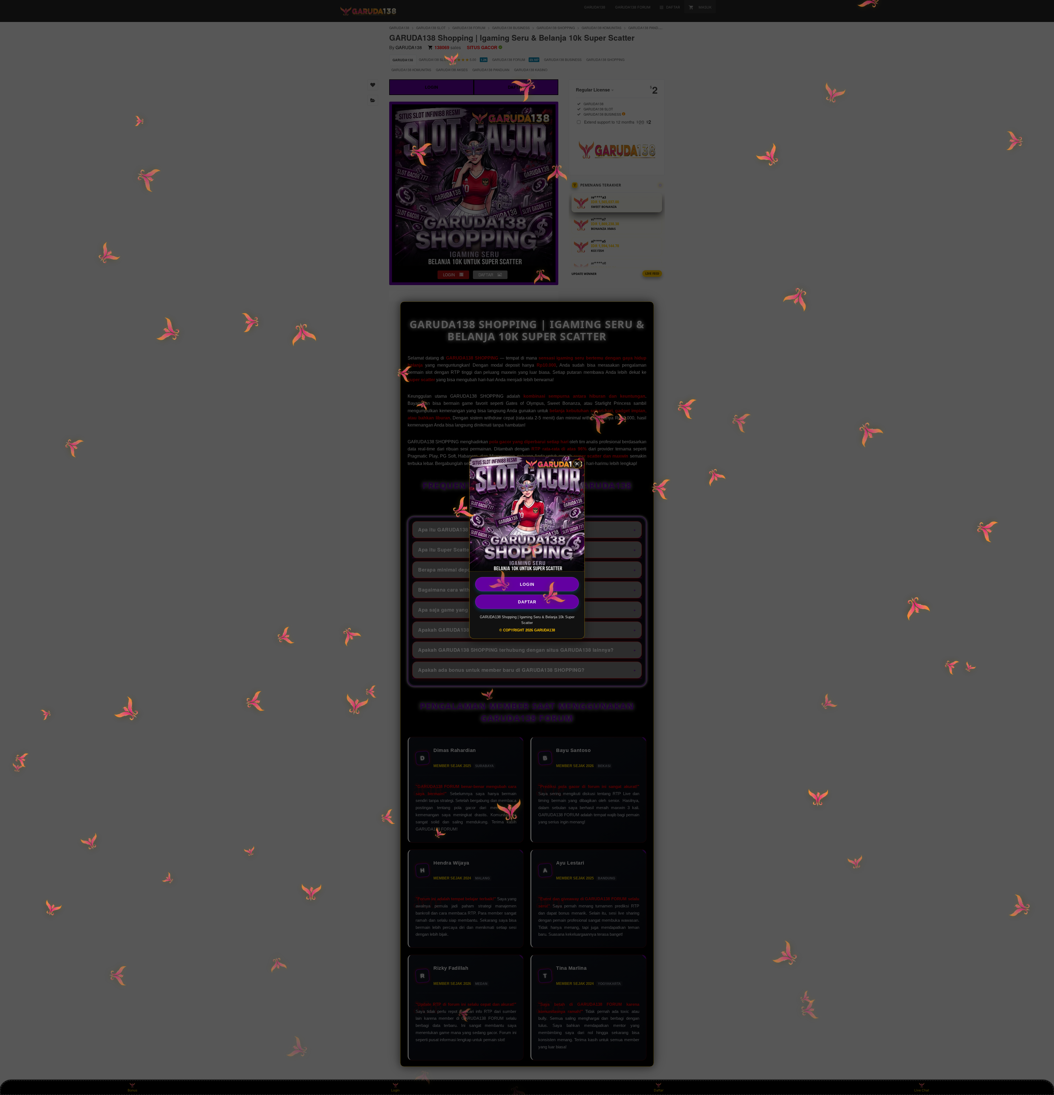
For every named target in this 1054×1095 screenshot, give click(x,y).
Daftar (527, 601)
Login (527, 584)
